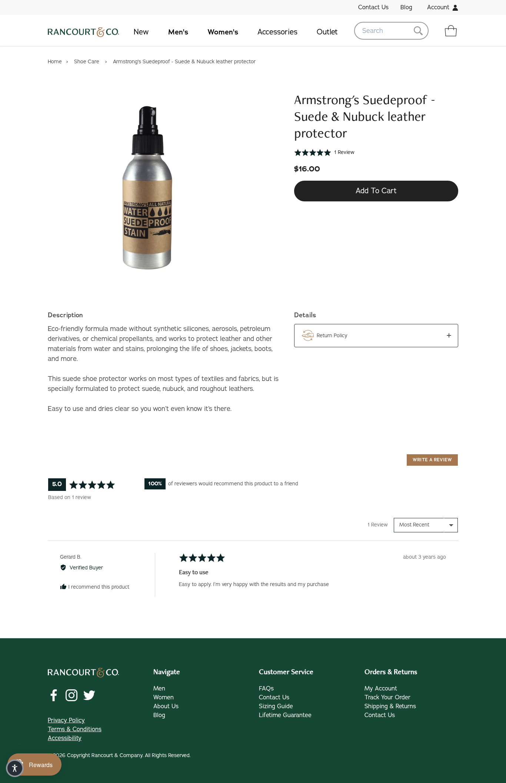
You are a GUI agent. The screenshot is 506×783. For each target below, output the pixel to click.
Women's (222, 32)
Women (163, 697)
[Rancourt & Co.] (83, 31)
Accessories (277, 32)
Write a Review (432, 460)
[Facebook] (54, 695)
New (141, 32)
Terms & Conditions (74, 729)
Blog (406, 7)
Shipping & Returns (390, 706)
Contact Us (373, 7)
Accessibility (64, 738)
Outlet (327, 32)
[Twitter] (89, 695)
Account (438, 7)
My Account (380, 689)
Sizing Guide (276, 706)
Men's (178, 32)
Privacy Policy (66, 720)
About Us (166, 706)
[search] (391, 31)
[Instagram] (71, 695)
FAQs (266, 689)
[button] (324, 152)
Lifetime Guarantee (285, 715)
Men (159, 689)
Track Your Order (387, 697)
